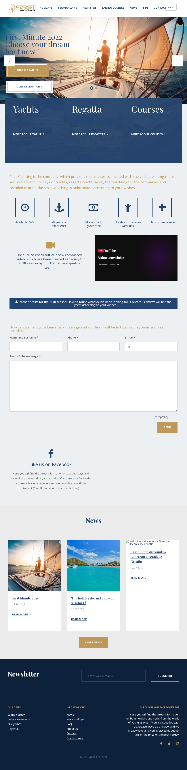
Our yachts (14, 724)
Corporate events (19, 719)
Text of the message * (25, 356)
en (169, 7)
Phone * (72, 337)
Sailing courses (113, 7)
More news (93, 642)
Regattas (89, 7)
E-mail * (130, 337)
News (133, 7)
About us (72, 728)
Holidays (46, 7)
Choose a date (26, 70)
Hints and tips (75, 719)
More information (28, 86)
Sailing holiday (16, 714)
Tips (145, 7)
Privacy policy (75, 738)
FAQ (69, 724)
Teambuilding (67, 7)
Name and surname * (23, 337)
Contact (160, 7)
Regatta (13, 728)
